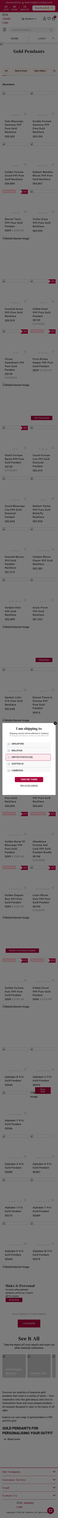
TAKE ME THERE (29, 779)
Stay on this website (29, 785)
